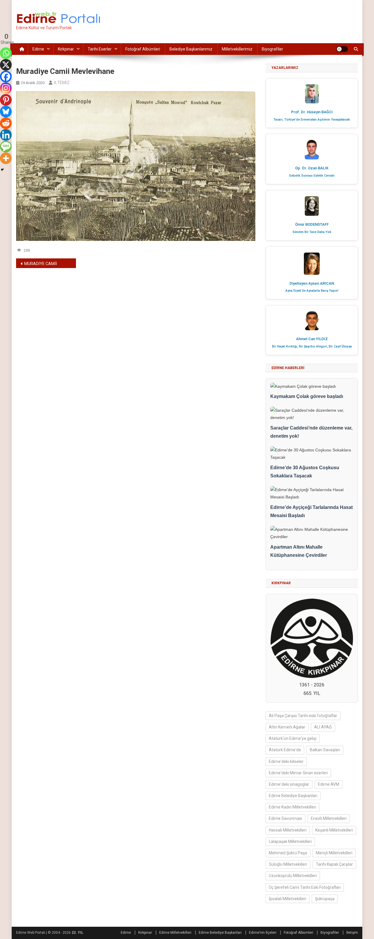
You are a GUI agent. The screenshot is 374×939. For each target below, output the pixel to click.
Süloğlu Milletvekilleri (288, 864)
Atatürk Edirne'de (285, 749)
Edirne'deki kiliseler (286, 761)
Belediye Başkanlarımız (190, 49)
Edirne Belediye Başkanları (293, 795)
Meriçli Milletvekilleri (334, 853)
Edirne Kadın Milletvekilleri (292, 807)
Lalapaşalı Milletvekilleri (290, 841)
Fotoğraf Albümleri (142, 49)
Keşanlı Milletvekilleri (334, 830)
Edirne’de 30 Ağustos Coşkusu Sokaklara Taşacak (304, 472)
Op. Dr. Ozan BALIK (311, 168)
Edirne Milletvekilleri (175, 933)
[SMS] (6, 146)
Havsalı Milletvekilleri (288, 830)
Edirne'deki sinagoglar (289, 784)
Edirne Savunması (285, 818)
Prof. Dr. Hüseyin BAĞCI (312, 112)
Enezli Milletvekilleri (329, 818)
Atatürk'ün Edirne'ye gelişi (292, 738)
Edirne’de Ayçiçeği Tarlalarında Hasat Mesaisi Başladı (311, 511)
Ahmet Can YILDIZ (312, 339)
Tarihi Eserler (100, 49)
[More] (6, 158)
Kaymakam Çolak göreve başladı (306, 396)
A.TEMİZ (62, 82)
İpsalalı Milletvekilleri (287, 898)
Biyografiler (272, 49)
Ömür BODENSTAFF (312, 224)
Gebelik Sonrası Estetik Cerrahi (312, 176)
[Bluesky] (6, 111)
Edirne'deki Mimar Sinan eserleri (298, 773)
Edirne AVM (328, 784)
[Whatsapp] (6, 53)
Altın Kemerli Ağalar (287, 727)
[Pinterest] (6, 100)
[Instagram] (6, 88)
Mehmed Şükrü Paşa (288, 853)
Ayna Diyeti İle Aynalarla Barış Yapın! (311, 291)
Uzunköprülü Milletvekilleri (293, 875)
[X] (6, 65)
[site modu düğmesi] (342, 49)
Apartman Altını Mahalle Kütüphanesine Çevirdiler (298, 551)
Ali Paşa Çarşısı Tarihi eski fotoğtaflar (303, 715)
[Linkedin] (6, 135)
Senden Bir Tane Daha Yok (311, 232)
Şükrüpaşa (325, 898)
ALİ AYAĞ (323, 727)
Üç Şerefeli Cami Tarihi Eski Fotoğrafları (305, 887)
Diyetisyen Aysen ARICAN (312, 283)
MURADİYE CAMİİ (40, 263)
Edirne (38, 49)
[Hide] (2, 169)
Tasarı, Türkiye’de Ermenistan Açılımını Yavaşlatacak (311, 119)
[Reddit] (6, 123)
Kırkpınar (66, 49)
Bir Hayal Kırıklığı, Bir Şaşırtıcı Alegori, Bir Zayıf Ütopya (312, 346)
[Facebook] (6, 76)
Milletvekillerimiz (237, 49)
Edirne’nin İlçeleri (262, 933)
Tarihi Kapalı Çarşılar (334, 864)
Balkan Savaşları (325, 749)
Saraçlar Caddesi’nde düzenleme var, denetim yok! (311, 432)
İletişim (352, 933)
